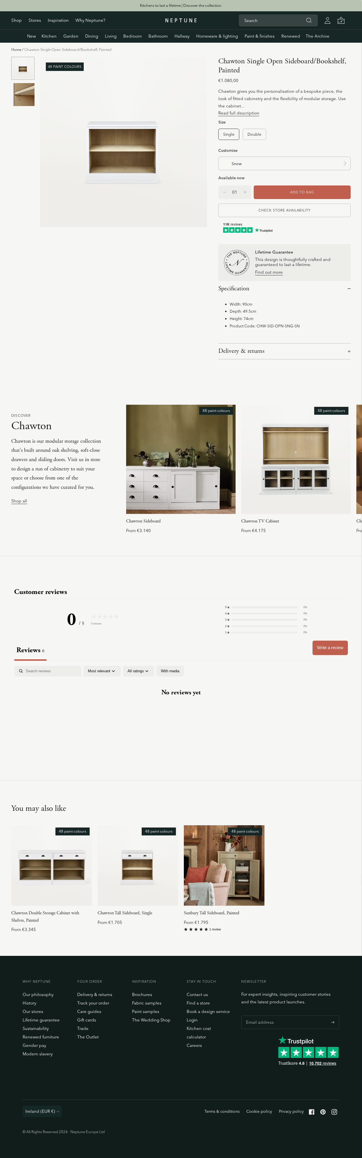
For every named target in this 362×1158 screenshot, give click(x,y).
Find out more (269, 272)
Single (228, 134)
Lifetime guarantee (41, 1020)
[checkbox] (170, 671)
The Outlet (88, 1037)
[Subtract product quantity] (245, 192)
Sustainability (36, 1028)
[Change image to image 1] (22, 68)
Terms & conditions (222, 1111)
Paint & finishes (260, 36)
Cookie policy (259, 1111)
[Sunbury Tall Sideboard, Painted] (224, 865)
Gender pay (34, 1045)
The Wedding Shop (151, 1020)
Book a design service (208, 1011)
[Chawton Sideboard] (181, 459)
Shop (16, 20)
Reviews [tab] (30, 650)
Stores (35, 20)
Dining (91, 36)
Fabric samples (146, 1003)
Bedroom (132, 36)
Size (222, 122)
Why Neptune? (90, 20)
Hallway (181, 36)
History (29, 1003)
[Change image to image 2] (23, 94)
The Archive (317, 36)
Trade (83, 1028)
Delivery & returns (241, 351)
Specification (233, 289)
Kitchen (49, 36)
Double (254, 134)
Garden (70, 36)
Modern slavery (38, 1054)
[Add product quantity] (224, 192)
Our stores (33, 1011)
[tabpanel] (181, 710)
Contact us (197, 994)
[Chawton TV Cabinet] (296, 459)
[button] (266, 607)
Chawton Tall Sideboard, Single (125, 913)
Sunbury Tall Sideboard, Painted (211, 913)
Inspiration (58, 20)
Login (192, 1020)
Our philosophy (38, 994)
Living (111, 36)
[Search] (309, 20)
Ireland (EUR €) (40, 1111)
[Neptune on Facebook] (312, 1113)
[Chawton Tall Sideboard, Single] (138, 865)
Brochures (142, 994)
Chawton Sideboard (143, 521)
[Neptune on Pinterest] (323, 1113)
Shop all (19, 501)
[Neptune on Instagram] (334, 1113)
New (31, 36)
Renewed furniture (41, 1037)
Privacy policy (291, 1111)
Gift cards (86, 1020)
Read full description (238, 113)
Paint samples (145, 1011)
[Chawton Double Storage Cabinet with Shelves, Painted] (51, 865)
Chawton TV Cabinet (260, 521)
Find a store (198, 1003)
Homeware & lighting (217, 36)
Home (16, 49)
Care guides (89, 1011)
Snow (237, 163)
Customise (228, 150)
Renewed (290, 36)
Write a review (330, 647)
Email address (258, 1015)
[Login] (327, 20)
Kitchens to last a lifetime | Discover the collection (180, 5)
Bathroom (158, 36)
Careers (194, 1045)
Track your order (93, 1003)
